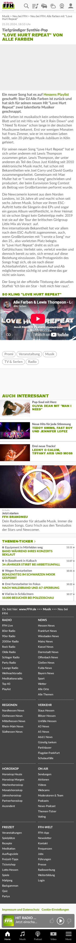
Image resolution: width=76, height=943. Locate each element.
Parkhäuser (45, 747)
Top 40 (6, 684)
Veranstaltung (29, 354)
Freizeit (8, 827)
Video (53, 939)
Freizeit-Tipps (10, 859)
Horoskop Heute (12, 774)
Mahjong (7, 880)
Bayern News (46, 673)
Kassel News (45, 647)
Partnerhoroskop (12, 801)
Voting (42, 816)
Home (7, 939)
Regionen (9, 705)
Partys (6, 896)
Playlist (35, 4)
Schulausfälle (45, 758)
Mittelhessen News (13, 721)
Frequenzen (45, 848)
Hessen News (46, 625)
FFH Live (7, 625)
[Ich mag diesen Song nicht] (68, 921)
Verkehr (45, 705)
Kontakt (43, 843)
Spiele (5, 875)
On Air (43, 768)
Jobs (40, 854)
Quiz (5, 891)
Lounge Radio (10, 668)
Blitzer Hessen (47, 716)
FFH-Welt (45, 827)
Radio (32, 361)
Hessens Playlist (56, 94)
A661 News (45, 737)
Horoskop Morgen (13, 779)
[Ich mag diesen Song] (52, 921)
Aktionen (43, 779)
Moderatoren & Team (50, 795)
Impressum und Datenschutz (20, 909)
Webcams (44, 790)
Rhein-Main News (12, 726)
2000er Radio (10, 641)
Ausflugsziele (10, 854)
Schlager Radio (10, 657)
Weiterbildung (46, 875)
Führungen (44, 859)
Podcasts (43, 801)
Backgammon (10, 886)
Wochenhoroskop (12, 785)
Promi (8, 354)
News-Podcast (47, 806)
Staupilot (44, 4)
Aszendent (8, 806)
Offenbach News (48, 657)
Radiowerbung (46, 870)
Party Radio (9, 662)
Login (41, 880)
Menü (68, 939)
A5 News (43, 732)
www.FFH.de (27, 609)
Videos (42, 785)
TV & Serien (13, 361)
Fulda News (45, 668)
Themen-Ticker (17, 541)
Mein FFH (71, 4)
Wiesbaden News (48, 636)
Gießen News (46, 662)
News (42, 620)
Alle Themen (45, 694)
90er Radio (8, 636)
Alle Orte (43, 689)
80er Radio (8, 631)
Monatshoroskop (12, 790)
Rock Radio (8, 647)
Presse (42, 864)
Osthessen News (12, 716)
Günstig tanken (47, 742)
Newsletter (45, 838)
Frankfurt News (47, 631)
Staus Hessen (46, 710)
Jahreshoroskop (11, 795)
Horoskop (10, 768)
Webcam (62, 4)
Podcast (38, 939)
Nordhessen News (13, 710)
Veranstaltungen (12, 833)
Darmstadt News (48, 652)
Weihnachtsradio (12, 673)
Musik (6, 16)
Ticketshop (8, 864)
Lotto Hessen (10, 870)
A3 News (43, 726)
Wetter (53, 4)
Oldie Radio (9, 652)
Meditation (8, 848)
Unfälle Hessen (47, 721)
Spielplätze (8, 838)
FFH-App (43, 833)
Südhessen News (12, 732)
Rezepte (7, 843)
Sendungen (44, 774)
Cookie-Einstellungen (55, 909)
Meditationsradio (12, 678)
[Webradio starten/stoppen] (60, 921)
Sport (41, 678)
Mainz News (45, 641)
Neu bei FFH (19, 16)
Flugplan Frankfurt (49, 753)
